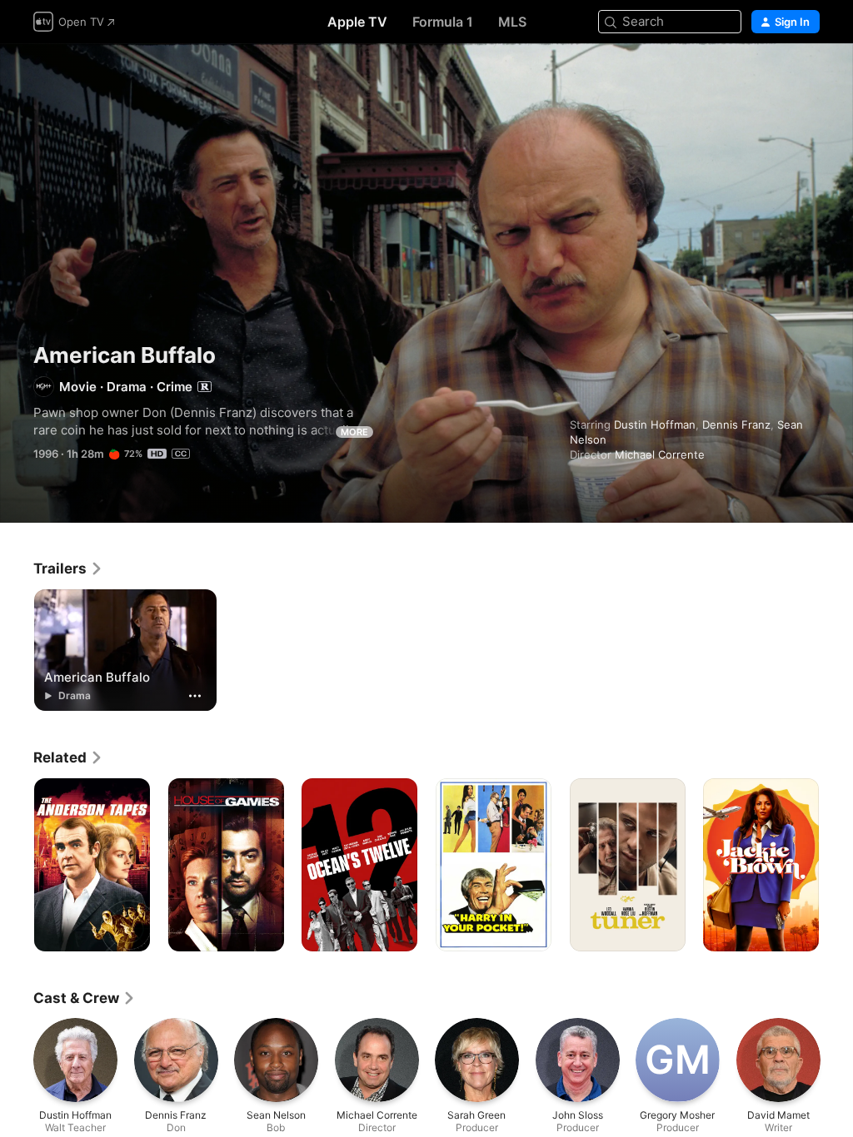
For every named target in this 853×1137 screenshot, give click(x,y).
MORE (354, 432)
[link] (68, 568)
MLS (512, 21)
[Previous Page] (16, 864)
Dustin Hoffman (655, 424)
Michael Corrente (660, 454)
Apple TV (357, 21)
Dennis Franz (736, 424)
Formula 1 (442, 21)
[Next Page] (836, 864)
